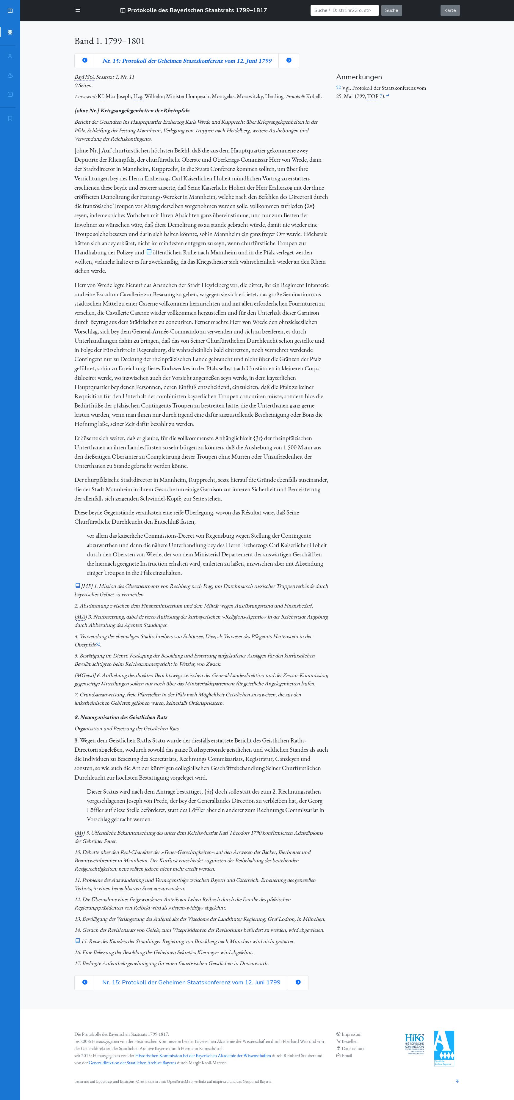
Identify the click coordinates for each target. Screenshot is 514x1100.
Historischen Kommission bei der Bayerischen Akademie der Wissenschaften (203, 1055)
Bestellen (350, 1041)
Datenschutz (353, 1048)
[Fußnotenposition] (387, 95)
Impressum (351, 1034)
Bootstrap (104, 1081)
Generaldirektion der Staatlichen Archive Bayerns (132, 1063)
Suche (391, 10)
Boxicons (127, 1081)
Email (347, 1055)
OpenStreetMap (179, 1081)
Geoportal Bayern (257, 1081)
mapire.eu (220, 1081)
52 (97, 644)
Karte (450, 10)
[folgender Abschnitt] (288, 60)
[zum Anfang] (457, 1082)
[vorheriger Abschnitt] (84, 60)
